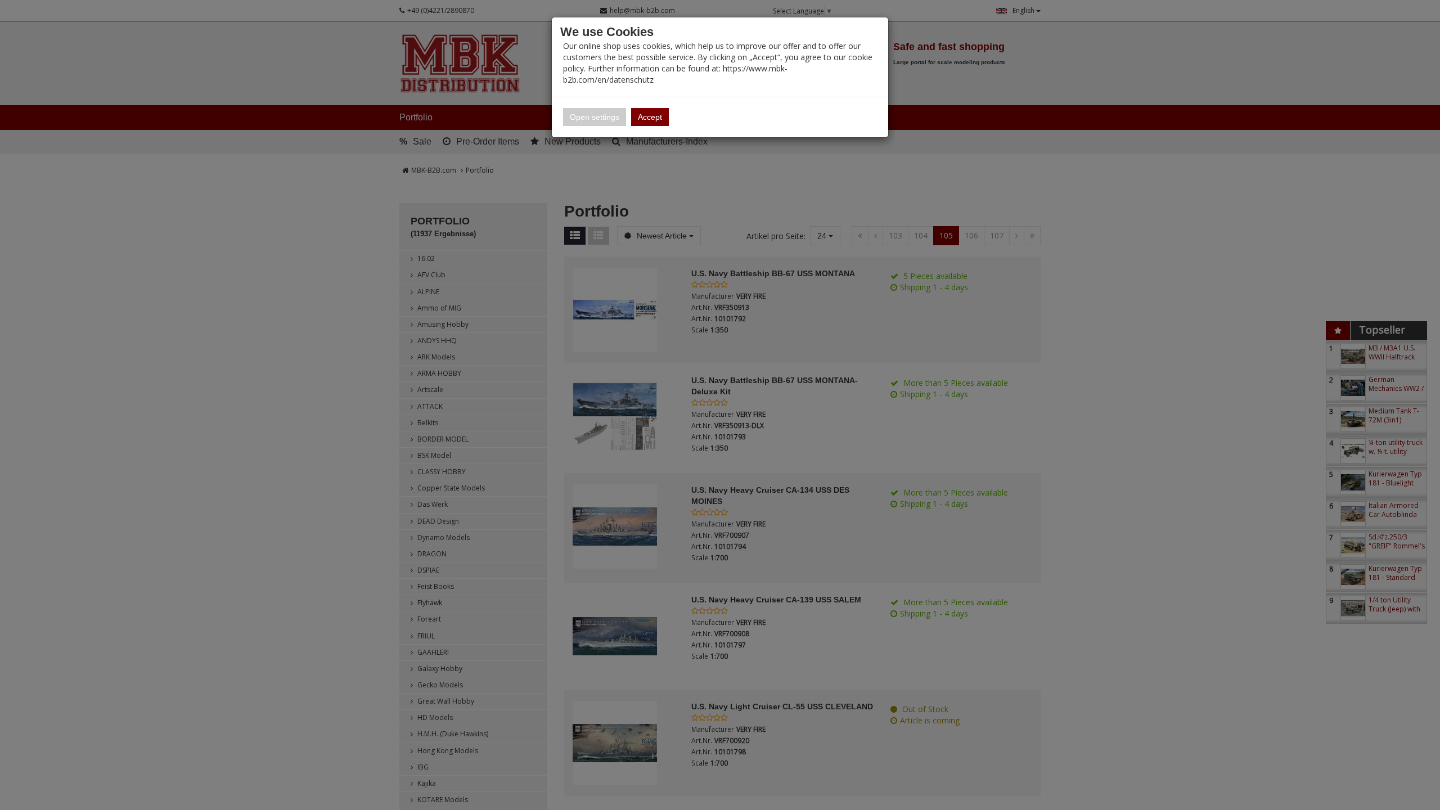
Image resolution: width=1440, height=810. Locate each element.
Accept (650, 117)
